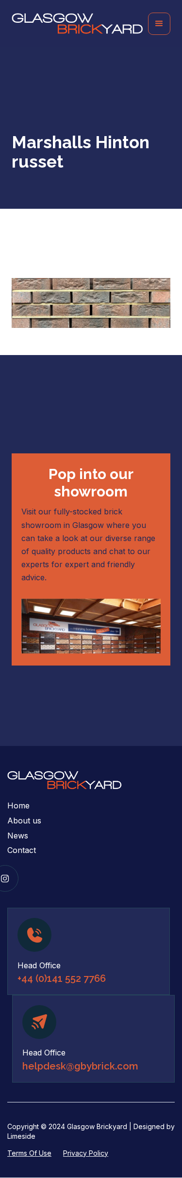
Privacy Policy (85, 1153)
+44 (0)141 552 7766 (61, 978)
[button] (159, 24)
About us (24, 820)
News (17, 835)
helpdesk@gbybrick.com (80, 1066)
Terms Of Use (29, 1153)
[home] (80, 23)
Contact (21, 850)
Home (18, 805)
